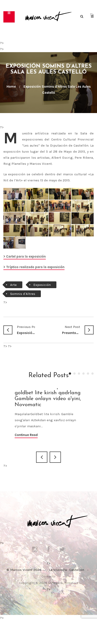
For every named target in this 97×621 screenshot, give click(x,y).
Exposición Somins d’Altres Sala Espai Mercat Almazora (26, 330)
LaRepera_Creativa (63, 583)
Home (11, 87)
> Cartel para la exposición (24, 256)
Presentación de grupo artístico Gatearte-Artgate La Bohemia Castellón (71, 330)
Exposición (42, 285)
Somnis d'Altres (22, 294)
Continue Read (26, 435)
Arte (13, 285)
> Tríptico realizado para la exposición (34, 267)
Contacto (48, 576)
